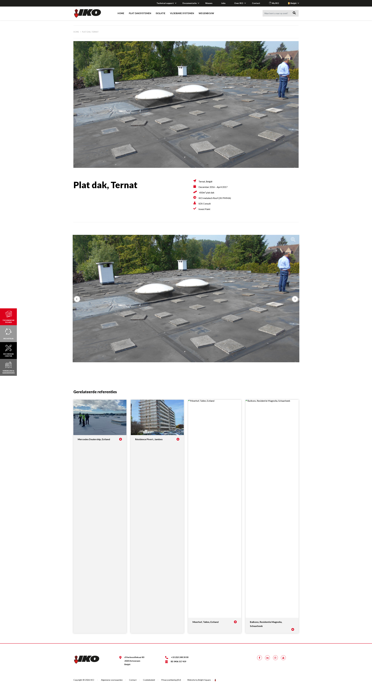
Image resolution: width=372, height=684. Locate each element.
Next (295, 299)
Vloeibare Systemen (182, 13)
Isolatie (160, 13)
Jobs (223, 3)
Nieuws (208, 3)
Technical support (165, 3)
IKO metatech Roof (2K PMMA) (214, 198)
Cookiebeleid (149, 680)
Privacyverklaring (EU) (171, 680)
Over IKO (238, 3)
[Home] (90, 13)
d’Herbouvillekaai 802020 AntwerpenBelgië (134, 661)
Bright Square (204, 680)
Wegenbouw (206, 13)
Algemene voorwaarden (112, 680)
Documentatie (190, 3)
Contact (256, 3)
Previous (77, 299)
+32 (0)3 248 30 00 (179, 657)
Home (121, 13)
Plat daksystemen (140, 13)
